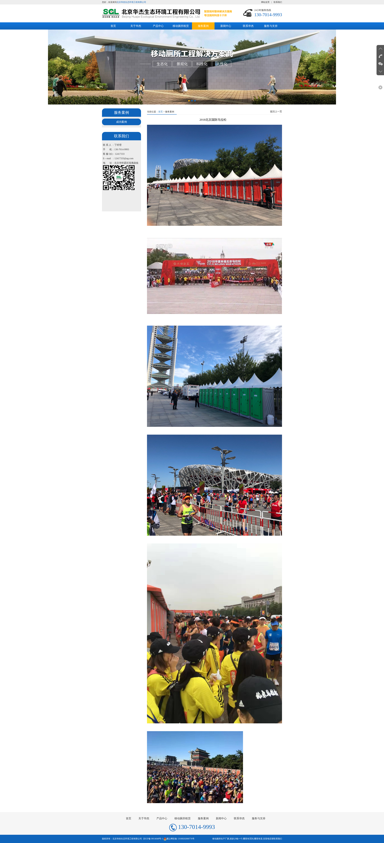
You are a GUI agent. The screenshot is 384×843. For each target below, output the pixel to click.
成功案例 (121, 121)
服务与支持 (271, 25)
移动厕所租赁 (181, 25)
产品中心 (158, 25)
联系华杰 (248, 25)
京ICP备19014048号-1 (153, 839)
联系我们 (278, 2)
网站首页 (265, 2)
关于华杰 (135, 25)
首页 (113, 25)
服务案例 (203, 25)
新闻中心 (225, 25)
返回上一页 (276, 111)
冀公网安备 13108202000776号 (180, 839)
